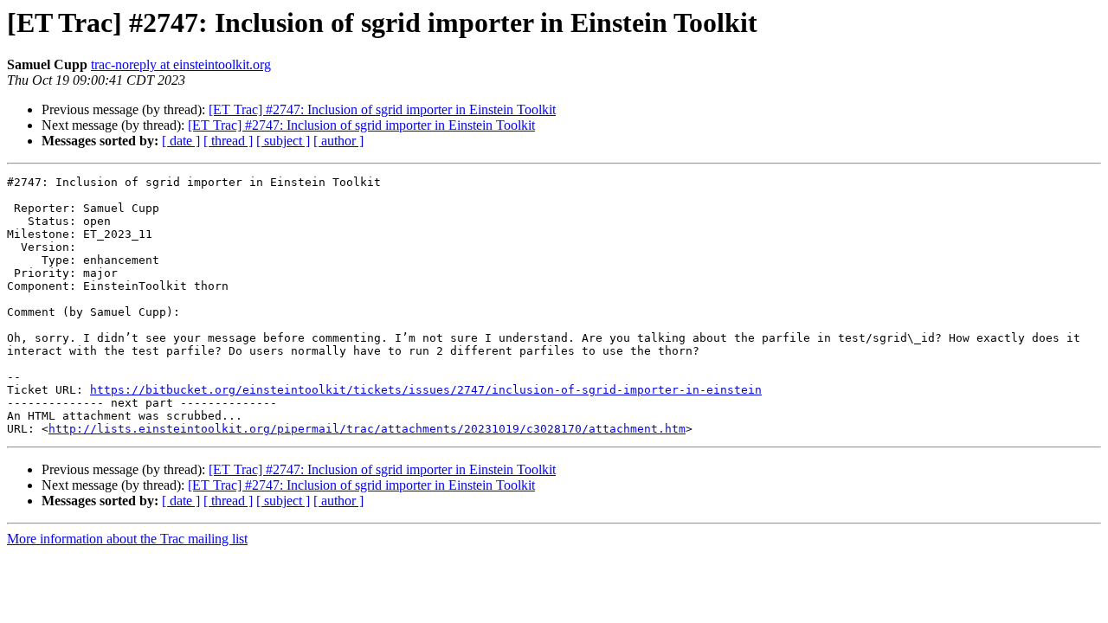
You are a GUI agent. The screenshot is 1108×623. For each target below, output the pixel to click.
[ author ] (338, 140)
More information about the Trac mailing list (127, 538)
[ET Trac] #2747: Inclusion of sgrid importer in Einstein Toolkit (382, 109)
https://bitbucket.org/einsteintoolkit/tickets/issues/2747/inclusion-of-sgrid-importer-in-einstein (426, 389)
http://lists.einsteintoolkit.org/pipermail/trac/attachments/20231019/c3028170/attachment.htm (367, 428)
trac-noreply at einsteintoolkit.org (181, 64)
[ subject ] (283, 140)
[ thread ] (228, 140)
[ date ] (181, 140)
